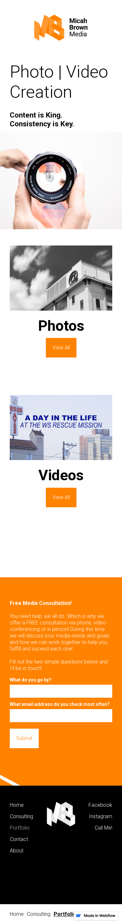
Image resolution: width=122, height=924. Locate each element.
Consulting (38, 914)
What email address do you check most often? (60, 704)
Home (17, 914)
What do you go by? (30, 679)
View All (61, 347)
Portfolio (65, 914)
